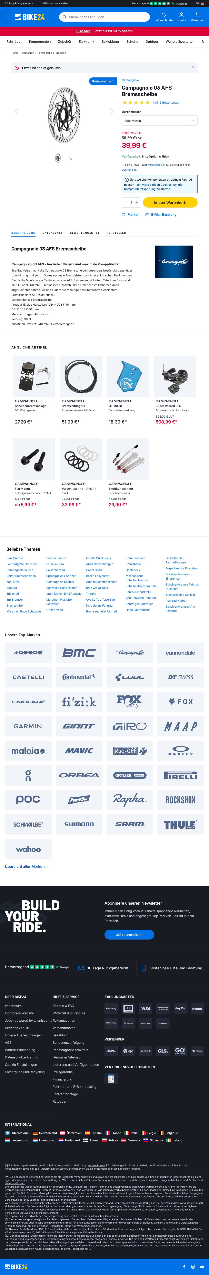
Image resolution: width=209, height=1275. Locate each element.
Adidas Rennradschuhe (101, 581)
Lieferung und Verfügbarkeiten (76, 1065)
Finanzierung (62, 1079)
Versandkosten (64, 1028)
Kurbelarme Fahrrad (99, 605)
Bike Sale (83, 31)
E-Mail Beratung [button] (164, 214)
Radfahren (28, 52)
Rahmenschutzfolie (138, 592)
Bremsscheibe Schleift (180, 594)
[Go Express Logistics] (180, 1051)
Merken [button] (133, 215)
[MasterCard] (128, 1008)
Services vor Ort (17, 1028)
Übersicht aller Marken (25, 866)
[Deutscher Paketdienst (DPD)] (128, 1051)
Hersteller (116, 232)
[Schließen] (192, 66)
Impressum (13, 1006)
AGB (8, 1042)
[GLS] (163, 1051)
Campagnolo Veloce (20, 570)
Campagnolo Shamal (60, 581)
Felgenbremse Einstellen (182, 568)
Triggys (91, 593)
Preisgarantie (63, 1072)
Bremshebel (133, 564)
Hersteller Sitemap (67, 1057)
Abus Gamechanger (99, 564)
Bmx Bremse (15, 558)
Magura (12, 587)
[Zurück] (16, 111)
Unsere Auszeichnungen (23, 1035)
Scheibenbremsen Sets (141, 586)
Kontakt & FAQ (63, 1006)
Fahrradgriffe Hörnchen (22, 564)
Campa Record (56, 558)
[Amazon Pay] (111, 1023)
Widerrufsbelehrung (20, 1050)
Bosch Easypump (97, 576)
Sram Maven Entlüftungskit (64, 593)
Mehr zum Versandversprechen (83, 1225)
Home (14, 52)
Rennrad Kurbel (176, 600)
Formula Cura (55, 564)
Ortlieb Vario (54, 609)
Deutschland (129, 169)
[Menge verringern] (126, 202)
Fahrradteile (45, 52)
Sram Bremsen (135, 558)
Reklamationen (64, 1020)
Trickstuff (13, 593)
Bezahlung (61, 1035)
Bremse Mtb (15, 605)
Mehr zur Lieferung (47, 1212)
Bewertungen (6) (84, 232)
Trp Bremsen (15, 599)
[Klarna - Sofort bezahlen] (197, 1008)
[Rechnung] (111, 1008)
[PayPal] (180, 1008)
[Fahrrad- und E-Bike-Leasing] (163, 1023)
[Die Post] (145, 1051)
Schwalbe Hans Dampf (61, 587)
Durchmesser (131, 111)
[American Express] (163, 1008)
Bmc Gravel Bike (97, 587)
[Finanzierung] (145, 1023)
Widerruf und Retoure (69, 1013)
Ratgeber (60, 1101)
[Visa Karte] (145, 1008)
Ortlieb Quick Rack (98, 558)
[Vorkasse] (128, 1023)
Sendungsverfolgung (68, 1042)
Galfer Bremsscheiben (21, 576)
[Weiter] (112, 111)
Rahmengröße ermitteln (70, 1050)
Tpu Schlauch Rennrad (141, 598)
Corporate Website (19, 1013)
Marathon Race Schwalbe (24, 611)
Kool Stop (13, 581)
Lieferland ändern (15, 1183)
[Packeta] (197, 1051)
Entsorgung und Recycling (25, 1072)
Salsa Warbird (55, 570)
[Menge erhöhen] (137, 202)
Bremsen (61, 52)
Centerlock (133, 570)
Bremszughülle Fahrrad (101, 611)
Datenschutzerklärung (21, 1057)
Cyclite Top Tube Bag (100, 599)
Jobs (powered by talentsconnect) (29, 1020)
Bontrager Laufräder (139, 604)
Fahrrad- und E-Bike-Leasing (75, 1087)
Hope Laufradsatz (138, 609)
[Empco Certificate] (111, 1078)
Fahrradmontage (65, 1094)
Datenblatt (53, 232)
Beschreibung (23, 232)
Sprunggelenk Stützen (61, 576)
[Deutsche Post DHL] (111, 1051)
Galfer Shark (94, 570)
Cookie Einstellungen (21, 1065)
